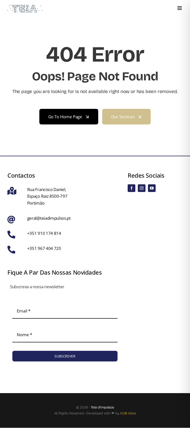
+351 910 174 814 (44, 233)
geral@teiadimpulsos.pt (49, 218)
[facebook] (131, 188)
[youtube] (152, 188)
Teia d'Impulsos (102, 407)
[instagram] (141, 188)
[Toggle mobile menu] (180, 8)
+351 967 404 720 (44, 248)
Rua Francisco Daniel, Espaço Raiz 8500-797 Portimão (47, 196)
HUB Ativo (128, 413)
